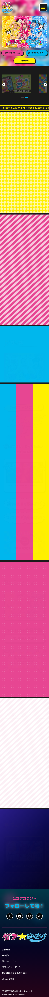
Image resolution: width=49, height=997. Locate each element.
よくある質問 (8, 970)
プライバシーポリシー (12, 959)
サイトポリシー (9, 953)
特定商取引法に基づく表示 (14, 964)
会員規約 (6, 941)
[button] (3, 81)
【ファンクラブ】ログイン (36, 53)
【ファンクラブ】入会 (12, 53)
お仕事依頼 (24, 61)
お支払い (6, 947)
